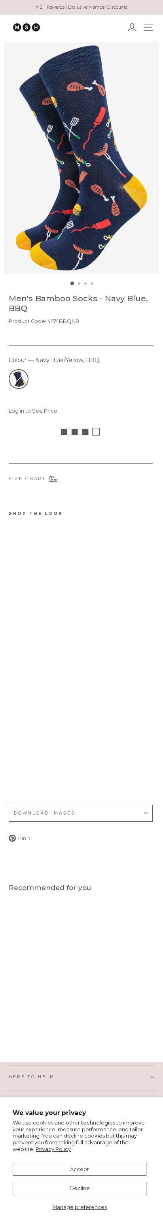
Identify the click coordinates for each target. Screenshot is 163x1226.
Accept (79, 1169)
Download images (44, 813)
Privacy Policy (53, 1149)
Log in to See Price (33, 411)
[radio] (18, 379)
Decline (80, 1188)
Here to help (31, 1077)
